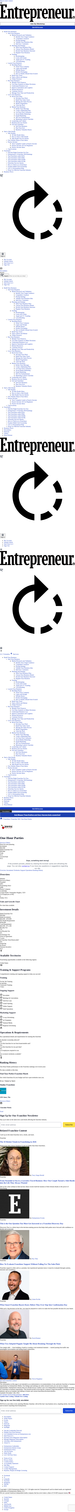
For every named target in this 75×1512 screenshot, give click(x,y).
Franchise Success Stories (16, 163)
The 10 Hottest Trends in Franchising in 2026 (18, 1142)
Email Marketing (21, 116)
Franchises (7, 151)
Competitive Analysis (22, 38)
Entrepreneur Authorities (11, 1446)
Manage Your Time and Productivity (23, 93)
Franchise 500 (15, 819)
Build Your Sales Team (23, 100)
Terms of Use (8, 1458)
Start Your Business (14, 33)
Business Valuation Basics (24, 130)
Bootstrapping (20, 56)
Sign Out (6, 265)
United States (8, 1497)
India (5, 1502)
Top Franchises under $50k (16, 158)
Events (6, 1420)
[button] (37, 549)
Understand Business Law (20, 86)
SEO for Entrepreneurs (23, 117)
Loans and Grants (21, 58)
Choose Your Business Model (25, 49)
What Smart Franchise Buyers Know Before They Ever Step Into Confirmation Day (33, 1305)
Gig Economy (12, 149)
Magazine (7, 1425)
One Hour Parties (26, 819)
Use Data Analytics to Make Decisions (24, 84)
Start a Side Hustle (9, 131)
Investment (10, 870)
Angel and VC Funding (23, 59)
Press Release (8, 435)
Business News (8, 172)
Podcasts (6, 432)
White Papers (8, 1418)
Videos (6, 433)
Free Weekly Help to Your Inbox (18, 140)
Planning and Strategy (18, 45)
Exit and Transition (17, 124)
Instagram (7, 1482)
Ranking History (38, 870)
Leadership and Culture (19, 121)
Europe (6, 1509)
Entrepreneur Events (38, 1218)
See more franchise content (8, 1380)
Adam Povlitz (36, 1299)
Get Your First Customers (23, 112)
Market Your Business (18, 107)
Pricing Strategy (20, 40)
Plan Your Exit (20, 128)
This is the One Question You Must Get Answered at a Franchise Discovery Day (31, 1224)
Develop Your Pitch (22, 98)
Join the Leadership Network (13, 1430)
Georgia (6, 1501)
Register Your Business (23, 52)
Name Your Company (22, 66)
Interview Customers (22, 44)
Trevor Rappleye (37, 1379)
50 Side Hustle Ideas (18, 135)
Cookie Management (10, 1469)
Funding (14, 54)
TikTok (6, 1484)
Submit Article (8, 261)
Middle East (7, 1506)
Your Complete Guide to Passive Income (24, 144)
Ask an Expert (8, 1451)
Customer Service (17, 91)
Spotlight (6, 1427)
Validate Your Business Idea (24, 42)
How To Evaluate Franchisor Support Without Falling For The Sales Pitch (30, 1264)
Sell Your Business (21, 126)
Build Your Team (17, 75)
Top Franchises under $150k (16, 161)
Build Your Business (10, 31)
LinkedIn (7, 1479)
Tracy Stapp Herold (38, 1175)
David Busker (36, 1338)
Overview (3, 870)
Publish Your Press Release (12, 1432)
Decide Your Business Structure (25, 51)
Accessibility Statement (11, 1463)
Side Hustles (12, 133)
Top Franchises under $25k (16, 156)
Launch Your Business (15, 63)
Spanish (6, 1499)
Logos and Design (21, 68)
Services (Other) (5, 842)
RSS (5, 1486)
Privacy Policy (8, 1460)
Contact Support (9, 1467)
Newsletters (7, 430)
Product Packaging (21, 72)
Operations (29, 870)
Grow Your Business (14, 95)
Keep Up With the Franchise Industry (19, 170)
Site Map (6, 1465)
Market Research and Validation (21, 35)
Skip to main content (6, 1)
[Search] (1, 176)
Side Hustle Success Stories (20, 138)
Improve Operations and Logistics (22, 88)
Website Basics (20, 70)
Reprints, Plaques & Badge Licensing (15, 1470)
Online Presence (17, 79)
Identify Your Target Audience (25, 37)
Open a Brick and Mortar (19, 77)
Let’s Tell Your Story (10, 1455)
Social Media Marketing (23, 114)
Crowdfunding (20, 61)
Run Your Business (14, 80)
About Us (7, 1443)
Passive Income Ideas (18, 147)
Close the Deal (20, 105)
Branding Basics (17, 65)
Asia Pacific (7, 1504)
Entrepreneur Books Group (12, 1448)
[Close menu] (1, 651)
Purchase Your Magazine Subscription (15, 1437)
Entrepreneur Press (10, 1449)
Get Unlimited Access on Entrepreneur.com (17, 1434)
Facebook (7, 1475)
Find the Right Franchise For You (18, 152)
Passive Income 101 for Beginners (22, 145)
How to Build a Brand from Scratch (27, 73)
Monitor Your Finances (19, 82)
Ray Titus (35, 1259)
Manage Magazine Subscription (13, 1439)
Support (23, 870)
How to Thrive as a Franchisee (17, 165)
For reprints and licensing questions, (14, 1394)
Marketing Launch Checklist (24, 119)
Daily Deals (7, 1453)
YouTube (7, 1481)
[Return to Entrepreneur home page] (37, 21)
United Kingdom (9, 1508)
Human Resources (17, 89)
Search (2, 272)
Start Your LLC (8, 263)
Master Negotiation (21, 103)
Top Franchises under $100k (16, 159)
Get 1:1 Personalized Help (16, 168)
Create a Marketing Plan (23, 110)
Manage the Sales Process (24, 102)
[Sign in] (1, 649)
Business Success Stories (19, 123)
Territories (17, 870)
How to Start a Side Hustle (20, 137)
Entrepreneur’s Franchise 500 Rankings (20, 154)
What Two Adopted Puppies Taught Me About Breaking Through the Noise (30, 1344)
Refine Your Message (22, 109)
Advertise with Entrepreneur (12, 1441)
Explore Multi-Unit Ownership (17, 166)
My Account (8, 259)
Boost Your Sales (17, 96)
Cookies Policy (8, 1462)
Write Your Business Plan (23, 47)
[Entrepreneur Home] (1, 819)
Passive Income (12, 142)
